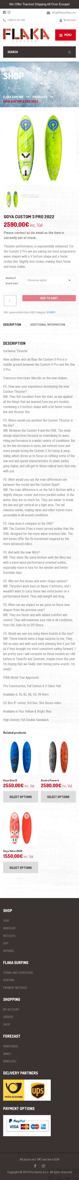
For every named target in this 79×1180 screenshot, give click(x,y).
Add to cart (49, 298)
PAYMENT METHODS (15, 987)
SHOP (6, 1024)
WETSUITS (9, 936)
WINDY (7, 1054)
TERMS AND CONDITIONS (18, 972)
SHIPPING (9, 980)
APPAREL (9, 951)
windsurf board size (12, 280)
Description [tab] (12, 324)
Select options (20, 797)
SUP (5, 943)
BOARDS (51, 312)
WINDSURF (9, 928)
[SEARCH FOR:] (39, 52)
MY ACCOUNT (11, 1009)
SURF (6, 920)
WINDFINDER (10, 1046)
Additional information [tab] (47, 324)
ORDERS (8, 1017)
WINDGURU (9, 1061)
